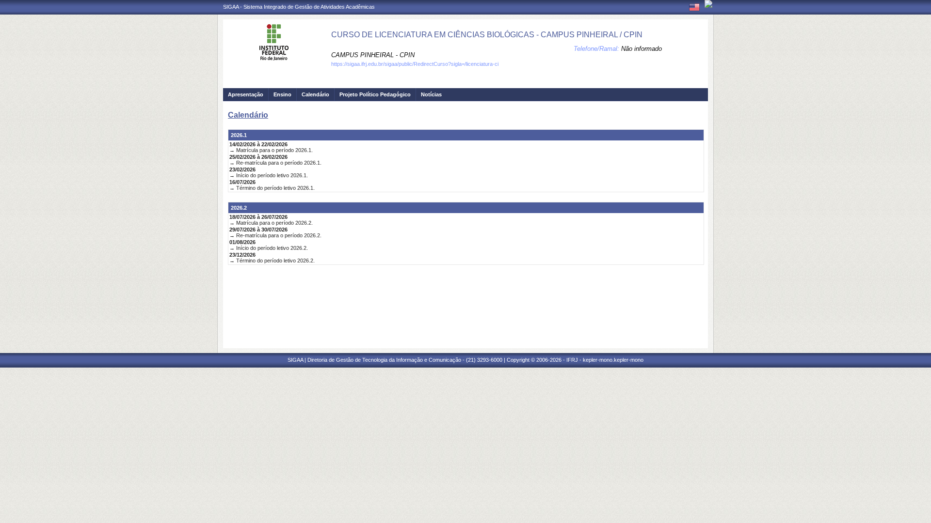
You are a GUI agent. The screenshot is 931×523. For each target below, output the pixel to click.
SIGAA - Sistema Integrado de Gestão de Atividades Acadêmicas (299, 7)
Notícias (431, 94)
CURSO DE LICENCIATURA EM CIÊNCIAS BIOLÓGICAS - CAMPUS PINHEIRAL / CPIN (486, 35)
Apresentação (245, 94)
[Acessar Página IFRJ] (708, 4)
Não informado (641, 48)
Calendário (315, 94)
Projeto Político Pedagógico (375, 94)
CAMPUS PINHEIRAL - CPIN (373, 55)
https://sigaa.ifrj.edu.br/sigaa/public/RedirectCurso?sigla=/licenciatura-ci (414, 64)
